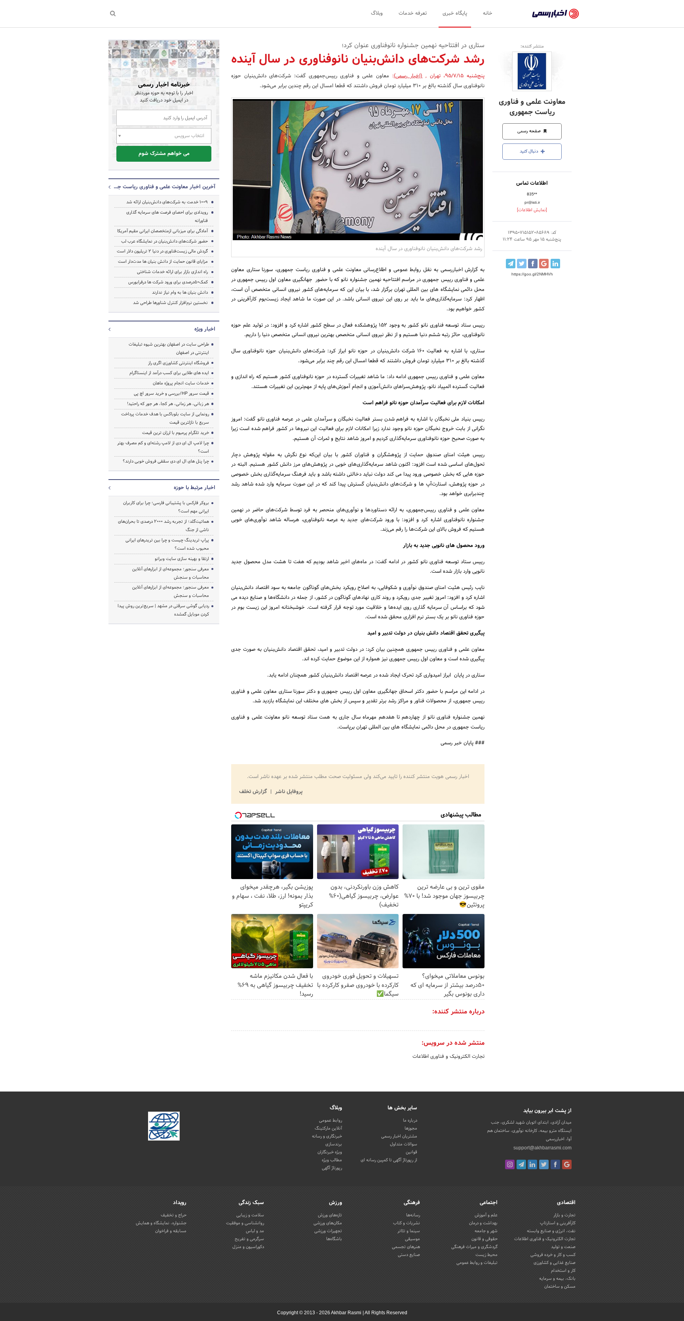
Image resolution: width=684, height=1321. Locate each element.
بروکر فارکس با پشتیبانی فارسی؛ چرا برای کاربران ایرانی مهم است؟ (166, 507)
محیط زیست (486, 1254)
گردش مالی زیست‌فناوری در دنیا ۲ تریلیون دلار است (162, 251)
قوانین (411, 1152)
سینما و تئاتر (408, 1231)
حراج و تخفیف (173, 1215)
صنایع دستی (409, 1254)
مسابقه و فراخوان (170, 1231)
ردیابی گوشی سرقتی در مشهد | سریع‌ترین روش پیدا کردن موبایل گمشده (163, 610)
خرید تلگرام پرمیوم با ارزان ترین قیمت (175, 432)
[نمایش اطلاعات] (532, 210)
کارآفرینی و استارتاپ (558, 1223)
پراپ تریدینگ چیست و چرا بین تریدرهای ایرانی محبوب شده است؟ (167, 544)
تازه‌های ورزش (330, 1215)
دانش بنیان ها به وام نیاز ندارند (180, 292)
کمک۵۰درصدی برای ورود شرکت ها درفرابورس (168, 282)
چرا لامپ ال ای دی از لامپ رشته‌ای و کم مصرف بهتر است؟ (163, 447)
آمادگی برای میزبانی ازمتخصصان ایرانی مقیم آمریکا (162, 231)
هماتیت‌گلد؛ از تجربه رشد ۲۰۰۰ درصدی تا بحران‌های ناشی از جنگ (163, 525)
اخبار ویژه (204, 329)
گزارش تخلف (253, 792)
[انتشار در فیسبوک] (533, 263)
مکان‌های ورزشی (328, 1223)
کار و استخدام (563, 1270)
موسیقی (412, 1239)
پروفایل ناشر (288, 792)
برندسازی (333, 1144)
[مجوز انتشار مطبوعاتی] (164, 1127)
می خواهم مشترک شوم (164, 153)
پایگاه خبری (455, 13)
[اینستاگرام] (510, 1164)
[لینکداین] (532, 1164)
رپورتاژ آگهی (332, 1168)
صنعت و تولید (563, 1246)
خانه (487, 13)
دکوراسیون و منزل (248, 1246)
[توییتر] (544, 1164)
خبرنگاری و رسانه (327, 1136)
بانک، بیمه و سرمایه (557, 1278)
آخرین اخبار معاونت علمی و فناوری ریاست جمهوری (163, 187)
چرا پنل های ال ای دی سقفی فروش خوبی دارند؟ (166, 461)
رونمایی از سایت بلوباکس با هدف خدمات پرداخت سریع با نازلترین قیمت (165, 418)
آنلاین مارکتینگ (328, 1128)
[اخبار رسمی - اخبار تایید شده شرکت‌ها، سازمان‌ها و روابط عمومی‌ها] (556, 14)
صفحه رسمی (529, 131)
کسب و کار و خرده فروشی (553, 1254)
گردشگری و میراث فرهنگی (474, 1246)
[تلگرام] (521, 1164)
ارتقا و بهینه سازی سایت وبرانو (181, 558)
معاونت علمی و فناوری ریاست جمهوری (532, 107)
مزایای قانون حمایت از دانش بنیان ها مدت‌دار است (163, 261)
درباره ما (410, 1120)
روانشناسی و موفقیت (245, 1223)
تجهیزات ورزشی (328, 1231)
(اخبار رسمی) (408, 76)
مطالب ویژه (332, 1160)
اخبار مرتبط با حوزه (194, 488)
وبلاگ (377, 13)
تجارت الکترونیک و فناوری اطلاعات (448, 1056)
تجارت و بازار (564, 1215)
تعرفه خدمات (413, 13)
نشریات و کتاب (406, 1223)
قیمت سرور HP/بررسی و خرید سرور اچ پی (171, 393)
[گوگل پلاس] (567, 1164)
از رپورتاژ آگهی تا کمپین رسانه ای (389, 1160)
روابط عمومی (330, 1120)
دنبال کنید (530, 151)
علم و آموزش (486, 1215)
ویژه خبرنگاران (329, 1152)
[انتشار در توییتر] (521, 263)
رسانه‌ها (413, 1215)
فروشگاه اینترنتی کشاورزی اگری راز (178, 363)
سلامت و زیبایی (250, 1215)
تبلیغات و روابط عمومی (477, 1262)
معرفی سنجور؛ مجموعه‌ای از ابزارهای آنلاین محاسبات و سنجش (170, 573)
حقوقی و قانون (484, 1239)
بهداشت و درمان (483, 1223)
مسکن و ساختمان (560, 1286)
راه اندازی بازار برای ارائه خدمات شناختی (172, 271)
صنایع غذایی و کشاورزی (555, 1262)
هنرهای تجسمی (406, 1246)
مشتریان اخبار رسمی (399, 1136)
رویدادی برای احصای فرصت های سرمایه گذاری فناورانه (167, 216)
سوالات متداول (403, 1144)
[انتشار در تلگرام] (510, 263)
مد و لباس (255, 1231)
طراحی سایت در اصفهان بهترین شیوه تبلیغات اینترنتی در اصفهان (169, 348)
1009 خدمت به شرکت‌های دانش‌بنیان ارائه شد (167, 202)
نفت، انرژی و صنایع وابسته (551, 1231)
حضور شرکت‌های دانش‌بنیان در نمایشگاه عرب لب (164, 241)
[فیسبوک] (555, 1164)
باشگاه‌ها (334, 1239)
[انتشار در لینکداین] (555, 263)
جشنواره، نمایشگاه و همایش (161, 1223)
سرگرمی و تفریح (249, 1239)
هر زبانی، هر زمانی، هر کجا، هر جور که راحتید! (168, 403)
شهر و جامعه (486, 1231)
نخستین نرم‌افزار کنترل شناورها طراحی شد (170, 302)
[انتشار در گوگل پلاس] (544, 263)
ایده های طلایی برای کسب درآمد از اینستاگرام (169, 373)
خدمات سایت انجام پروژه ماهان (181, 383)
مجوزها (411, 1128)
